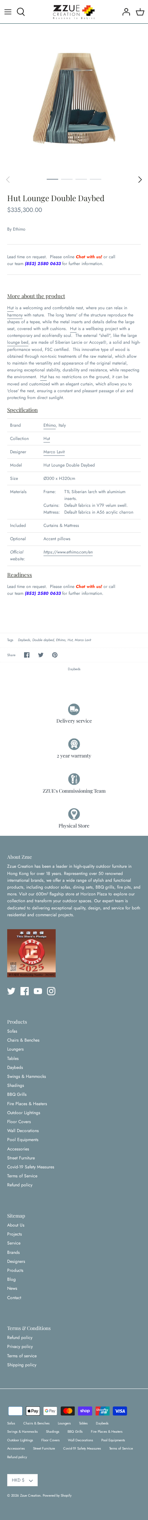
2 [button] (67, 179)
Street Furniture (21, 1158)
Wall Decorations (23, 1130)
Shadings (15, 1085)
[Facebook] (24, 991)
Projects (14, 1234)
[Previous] (8, 179)
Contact (14, 1297)
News (12, 1288)
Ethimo (19, 229)
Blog (11, 1279)
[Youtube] (38, 991)
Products (15, 1270)
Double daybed (43, 640)
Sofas (12, 1031)
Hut (10, 308)
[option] (74, 98)
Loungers (15, 1049)
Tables (13, 1058)
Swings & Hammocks (26, 1076)
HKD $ (18, 1480)
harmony (15, 315)
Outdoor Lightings (23, 1112)
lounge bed (17, 342)
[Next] (140, 179)
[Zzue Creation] (74, 12)
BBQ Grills (17, 1094)
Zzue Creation (30, 1495)
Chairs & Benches (23, 1040)
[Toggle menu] (8, 12)
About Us (15, 1225)
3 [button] (81, 179)
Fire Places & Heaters (27, 1103)
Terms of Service (22, 1176)
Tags (10, 640)
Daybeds (24, 640)
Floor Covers (19, 1121)
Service (13, 1243)
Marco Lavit (54, 452)
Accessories (18, 1149)
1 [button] (52, 179)
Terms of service (22, 1356)
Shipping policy (21, 1365)
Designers (16, 1261)
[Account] (124, 12)
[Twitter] (11, 991)
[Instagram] (51, 991)
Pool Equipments (22, 1139)
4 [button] (95, 179)
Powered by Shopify (57, 1495)
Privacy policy (20, 1346)
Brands (13, 1252)
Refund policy (19, 1185)
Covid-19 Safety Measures (30, 1167)
